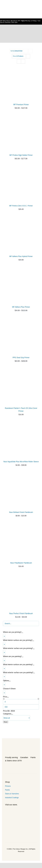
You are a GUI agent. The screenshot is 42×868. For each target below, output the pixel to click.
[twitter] (11, 766)
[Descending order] (31, 51)
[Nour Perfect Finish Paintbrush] (21, 591)
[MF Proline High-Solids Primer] (21, 133)
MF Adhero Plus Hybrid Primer (21, 256)
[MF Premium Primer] (21, 83)
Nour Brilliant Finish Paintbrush (21, 512)
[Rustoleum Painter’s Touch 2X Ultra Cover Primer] (21, 386)
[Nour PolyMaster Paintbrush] (21, 541)
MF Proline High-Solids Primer (21, 155)
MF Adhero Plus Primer (21, 307)
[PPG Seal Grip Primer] (21, 336)
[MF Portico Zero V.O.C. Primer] (21, 184)
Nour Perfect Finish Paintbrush (21, 613)
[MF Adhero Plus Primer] (21, 285)
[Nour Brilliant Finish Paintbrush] (21, 490)
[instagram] (14, 766)
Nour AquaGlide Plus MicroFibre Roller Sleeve (21, 462)
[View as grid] (19, 61)
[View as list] (23, 61)
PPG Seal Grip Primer (21, 358)
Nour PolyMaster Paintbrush (21, 563)
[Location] (5, 766)
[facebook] (8, 766)
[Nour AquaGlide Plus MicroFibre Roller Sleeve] (21, 440)
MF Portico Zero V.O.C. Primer (21, 206)
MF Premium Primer (21, 105)
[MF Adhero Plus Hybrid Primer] (21, 234)
